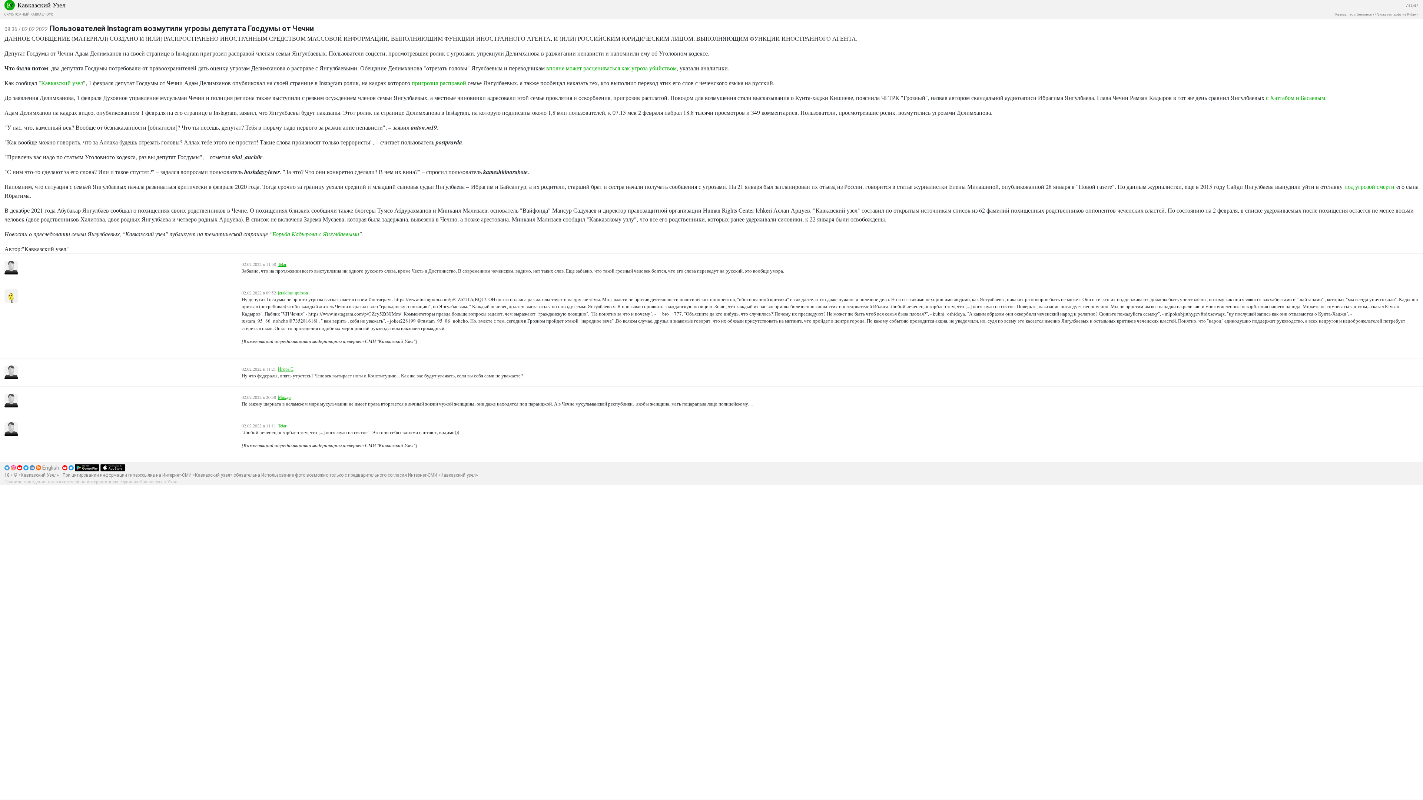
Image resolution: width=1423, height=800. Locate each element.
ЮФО (49, 14)
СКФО (8, 14)
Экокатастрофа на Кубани (1398, 14)
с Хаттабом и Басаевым (1295, 97)
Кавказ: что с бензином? (1354, 14)
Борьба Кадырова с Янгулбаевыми (315, 234)
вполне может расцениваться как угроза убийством (611, 68)
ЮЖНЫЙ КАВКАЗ (29, 14)
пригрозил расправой (439, 83)
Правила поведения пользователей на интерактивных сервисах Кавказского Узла (91, 481)
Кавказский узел (62, 83)
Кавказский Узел (41, 4)
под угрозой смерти (1369, 186)
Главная (1411, 5)
